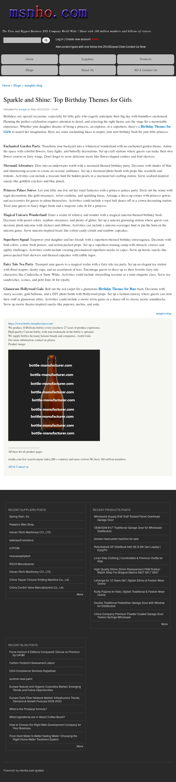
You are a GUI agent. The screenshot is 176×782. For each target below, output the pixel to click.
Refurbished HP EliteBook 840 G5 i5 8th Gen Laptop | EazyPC (127, 548)
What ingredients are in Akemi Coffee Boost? (37, 717)
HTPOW (14, 548)
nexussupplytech (19, 556)
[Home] (46, 12)
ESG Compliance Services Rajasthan (32, 671)
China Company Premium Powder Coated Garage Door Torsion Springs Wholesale (128, 615)
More (80, 594)
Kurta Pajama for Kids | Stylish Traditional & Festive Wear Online (129, 593)
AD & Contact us (18, 467)
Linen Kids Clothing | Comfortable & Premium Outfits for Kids (128, 559)
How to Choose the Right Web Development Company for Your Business (45, 726)
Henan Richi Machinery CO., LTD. (30, 532)
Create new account (78, 39)
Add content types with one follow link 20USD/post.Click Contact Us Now (101, 46)
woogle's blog (33, 85)
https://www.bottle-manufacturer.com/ (30, 323)
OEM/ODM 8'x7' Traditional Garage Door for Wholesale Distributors (128, 529)
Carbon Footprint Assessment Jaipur (32, 663)
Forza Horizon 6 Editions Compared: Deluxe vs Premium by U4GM (44, 653)
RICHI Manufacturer (21, 564)
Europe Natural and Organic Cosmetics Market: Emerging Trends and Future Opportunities (45, 688)
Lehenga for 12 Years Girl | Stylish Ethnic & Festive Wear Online (129, 581)
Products (146, 59)
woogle (23, 109)
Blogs (29, 70)
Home (29, 59)
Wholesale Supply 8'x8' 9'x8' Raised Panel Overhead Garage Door (127, 517)
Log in (59, 39)
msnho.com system (31, 770)
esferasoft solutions (21, 540)
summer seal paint (20, 679)
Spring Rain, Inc (19, 516)
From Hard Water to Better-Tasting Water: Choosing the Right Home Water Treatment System (43, 737)
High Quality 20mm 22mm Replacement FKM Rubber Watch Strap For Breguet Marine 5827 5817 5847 (127, 570)
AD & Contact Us (145, 70)
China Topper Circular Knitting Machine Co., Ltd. (39, 579)
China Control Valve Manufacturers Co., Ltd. (36, 587)
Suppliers (87, 59)
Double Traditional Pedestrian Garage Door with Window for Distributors (129, 604)
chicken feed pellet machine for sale (116, 539)
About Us (87, 70)
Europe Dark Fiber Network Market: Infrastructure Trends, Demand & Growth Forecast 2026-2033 (44, 699)
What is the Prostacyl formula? (28, 709)
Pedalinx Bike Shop (21, 524)
